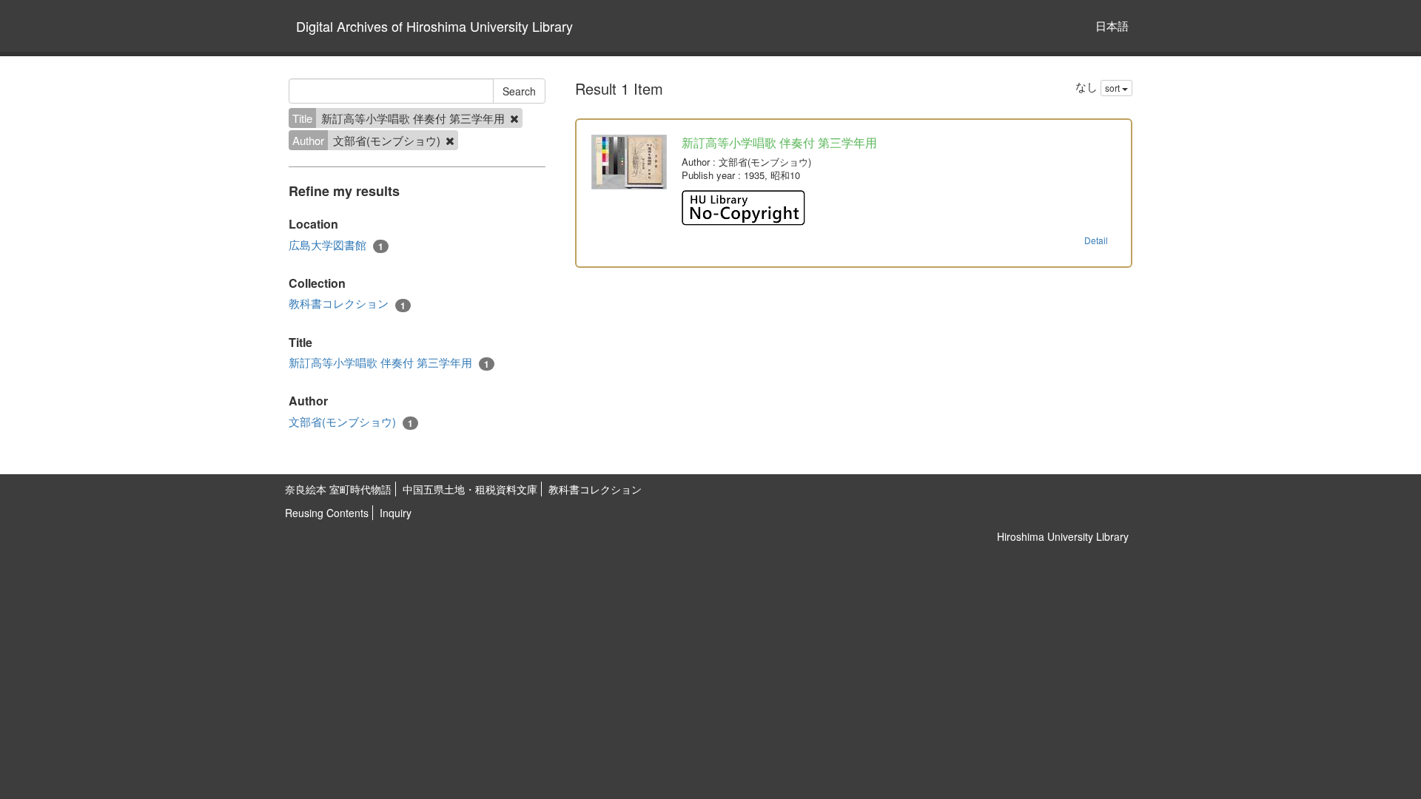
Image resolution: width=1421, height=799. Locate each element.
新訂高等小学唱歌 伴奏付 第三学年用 (389, 362)
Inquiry (395, 512)
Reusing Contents (327, 512)
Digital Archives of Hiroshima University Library (434, 26)
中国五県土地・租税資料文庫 (470, 489)
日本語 (1112, 25)
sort (1113, 87)
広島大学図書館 (336, 245)
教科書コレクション (347, 303)
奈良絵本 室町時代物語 (338, 489)
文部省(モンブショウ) (351, 422)
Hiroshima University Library (1063, 536)
